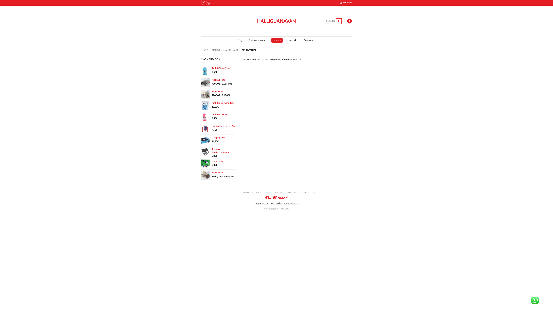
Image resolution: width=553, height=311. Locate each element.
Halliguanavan (276, 21)
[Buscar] (240, 40)
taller (292, 40)
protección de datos (304, 192)
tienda (276, 40)
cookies (288, 192)
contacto (309, 40)
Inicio (204, 50)
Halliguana (230, 50)
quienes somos (257, 40)
